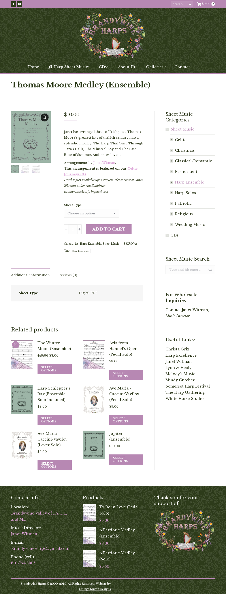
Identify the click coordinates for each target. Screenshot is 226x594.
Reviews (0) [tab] (67, 275)
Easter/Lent (186, 171)
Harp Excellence (181, 355)
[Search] (189, 4)
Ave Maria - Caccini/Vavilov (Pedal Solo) (124, 394)
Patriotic (183, 203)
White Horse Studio (185, 398)
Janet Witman (104, 163)
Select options (48, 369)
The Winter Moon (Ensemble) (54, 346)
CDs (175, 235)
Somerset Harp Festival (188, 386)
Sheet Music (111, 243)
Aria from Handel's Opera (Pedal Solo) (124, 349)
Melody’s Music (180, 374)
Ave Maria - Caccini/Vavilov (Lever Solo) (53, 439)
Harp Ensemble (90, 243)
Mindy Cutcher (180, 380)
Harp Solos (185, 193)
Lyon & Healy (179, 367)
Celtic (180, 140)
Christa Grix (177, 349)
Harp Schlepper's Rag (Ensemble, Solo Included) (54, 394)
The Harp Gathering (185, 392)
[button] (45, 117)
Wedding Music (190, 224)
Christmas (185, 150)
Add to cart (108, 229)
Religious (184, 214)
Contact (173, 310)
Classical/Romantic (193, 161)
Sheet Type (73, 205)
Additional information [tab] (30, 275)
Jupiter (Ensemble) (119, 436)
